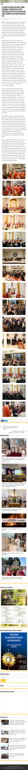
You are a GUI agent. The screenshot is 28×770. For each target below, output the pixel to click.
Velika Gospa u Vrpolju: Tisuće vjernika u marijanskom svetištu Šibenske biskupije (12, 578)
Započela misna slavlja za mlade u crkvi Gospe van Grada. (17, 431)
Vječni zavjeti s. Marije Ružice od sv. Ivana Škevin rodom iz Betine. (10, 427)
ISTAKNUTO (19, 18)
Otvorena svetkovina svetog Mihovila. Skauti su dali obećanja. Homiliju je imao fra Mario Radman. (18, 740)
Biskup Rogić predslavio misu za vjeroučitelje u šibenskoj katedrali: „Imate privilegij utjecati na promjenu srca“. (14, 459)
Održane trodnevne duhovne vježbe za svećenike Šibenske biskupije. (11, 510)
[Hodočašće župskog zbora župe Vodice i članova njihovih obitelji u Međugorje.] (5, 756)
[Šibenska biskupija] (14, 1)
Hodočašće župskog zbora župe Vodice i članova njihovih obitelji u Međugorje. (17, 755)
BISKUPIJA (14, 18)
